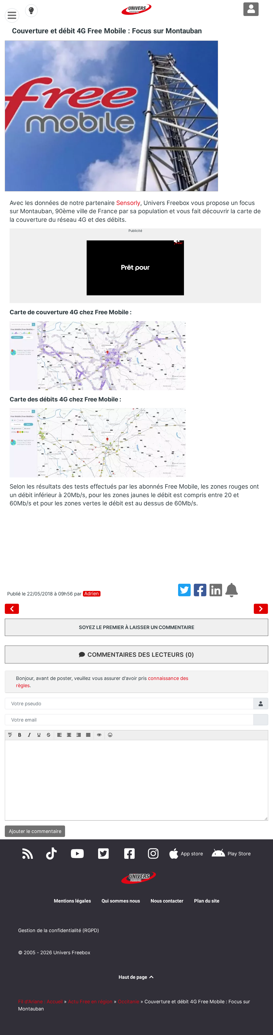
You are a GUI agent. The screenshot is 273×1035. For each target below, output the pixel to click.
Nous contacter (167, 901)
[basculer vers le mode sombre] (31, 10)
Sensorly (128, 202)
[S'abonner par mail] (232, 594)
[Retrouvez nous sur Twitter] (104, 854)
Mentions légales (72, 901)
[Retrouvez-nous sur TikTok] (52, 854)
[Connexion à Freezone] (251, 9)
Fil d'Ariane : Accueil (40, 1001)
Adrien (91, 593)
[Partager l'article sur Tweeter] (186, 594)
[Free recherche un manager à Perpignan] (13, 609)
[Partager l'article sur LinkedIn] (217, 594)
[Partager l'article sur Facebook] (202, 594)
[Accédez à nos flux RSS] (29, 854)
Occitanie (128, 1001)
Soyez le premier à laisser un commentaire (136, 627)
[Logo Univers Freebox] (136, 9)
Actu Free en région (90, 1001)
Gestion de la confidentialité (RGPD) (58, 930)
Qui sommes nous (121, 901)
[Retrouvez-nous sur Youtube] (78, 854)
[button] (10, 735)
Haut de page (133, 977)
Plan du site (206, 901)
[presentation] (10, 735)
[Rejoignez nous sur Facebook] (130, 854)
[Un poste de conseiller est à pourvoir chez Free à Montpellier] (261, 609)
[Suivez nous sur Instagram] (154, 854)
